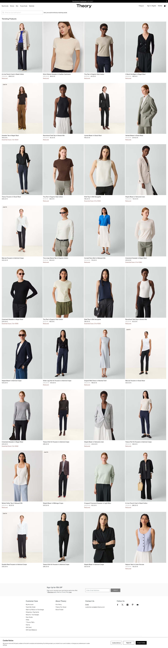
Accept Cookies (141, 642)
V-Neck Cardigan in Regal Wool (135, 74)
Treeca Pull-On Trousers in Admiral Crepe (56, 442)
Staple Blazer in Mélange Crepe (53, 503)
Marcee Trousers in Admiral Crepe (13, 258)
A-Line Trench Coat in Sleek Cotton (13, 74)
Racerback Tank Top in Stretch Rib (54, 135)
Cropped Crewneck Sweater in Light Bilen (97, 503)
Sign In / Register (151, 5)
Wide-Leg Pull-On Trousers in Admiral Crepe (57, 380)
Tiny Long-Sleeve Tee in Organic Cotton (55, 258)
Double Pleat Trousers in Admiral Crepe (14, 564)
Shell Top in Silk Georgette (92, 197)
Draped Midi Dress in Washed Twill (95, 380)
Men (17, 6)
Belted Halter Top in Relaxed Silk (12, 503)
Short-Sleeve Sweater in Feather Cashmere (57, 74)
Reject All (128, 642)
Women (12, 6)
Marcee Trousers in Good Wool (135, 380)
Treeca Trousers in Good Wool (11, 197)
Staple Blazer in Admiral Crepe (11, 380)
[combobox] (22, 12)
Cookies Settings (116, 642)
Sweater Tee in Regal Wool (10, 135)
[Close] (166, 1)
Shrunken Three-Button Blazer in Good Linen (16, 626)
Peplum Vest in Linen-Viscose (134, 564)
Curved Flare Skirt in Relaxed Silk (94, 258)
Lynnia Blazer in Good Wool (93, 135)
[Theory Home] (84, 6)
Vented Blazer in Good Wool (134, 135)
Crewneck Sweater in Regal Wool (136, 258)
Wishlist (160, 5)
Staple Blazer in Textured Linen (135, 197)
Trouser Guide (23, 6)
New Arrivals (5, 6)
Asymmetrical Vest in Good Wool (53, 626)
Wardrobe (31, 6)
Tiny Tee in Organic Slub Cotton (94, 74)
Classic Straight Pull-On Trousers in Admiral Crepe (141, 626)
